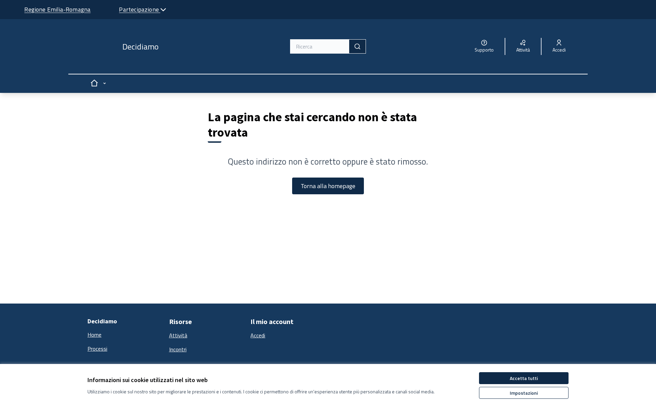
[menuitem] (125, 335)
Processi (97, 349)
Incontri (178, 349)
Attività (178, 335)
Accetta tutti (524, 378)
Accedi (257, 335)
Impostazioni (524, 392)
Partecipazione (139, 9)
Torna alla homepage (328, 186)
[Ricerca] (357, 46)
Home (94, 335)
